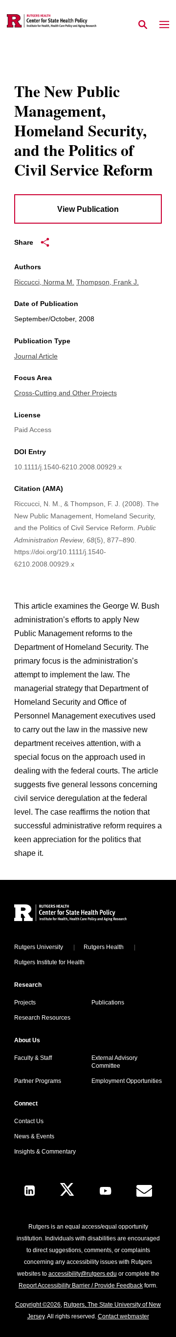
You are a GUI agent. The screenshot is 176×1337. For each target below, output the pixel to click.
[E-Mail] (144, 1191)
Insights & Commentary (45, 1151)
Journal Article (36, 356)
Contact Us (29, 1121)
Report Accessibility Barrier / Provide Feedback (81, 1285)
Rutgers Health (104, 947)
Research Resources (42, 1017)
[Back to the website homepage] (51, 20)
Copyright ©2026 (38, 1304)
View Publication (88, 209)
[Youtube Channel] (105, 1191)
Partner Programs (37, 1081)
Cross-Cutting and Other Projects (65, 393)
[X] (67, 1191)
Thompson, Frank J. (107, 282)
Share (23, 242)
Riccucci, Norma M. (44, 282)
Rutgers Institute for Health (49, 962)
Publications (107, 1002)
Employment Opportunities (126, 1081)
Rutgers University (38, 947)
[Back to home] (80, 914)
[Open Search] (143, 25)
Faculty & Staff (33, 1057)
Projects (25, 1002)
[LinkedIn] (29, 1190)
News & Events (34, 1136)
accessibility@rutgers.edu (82, 1273)
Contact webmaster (123, 1316)
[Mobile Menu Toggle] (164, 25)
